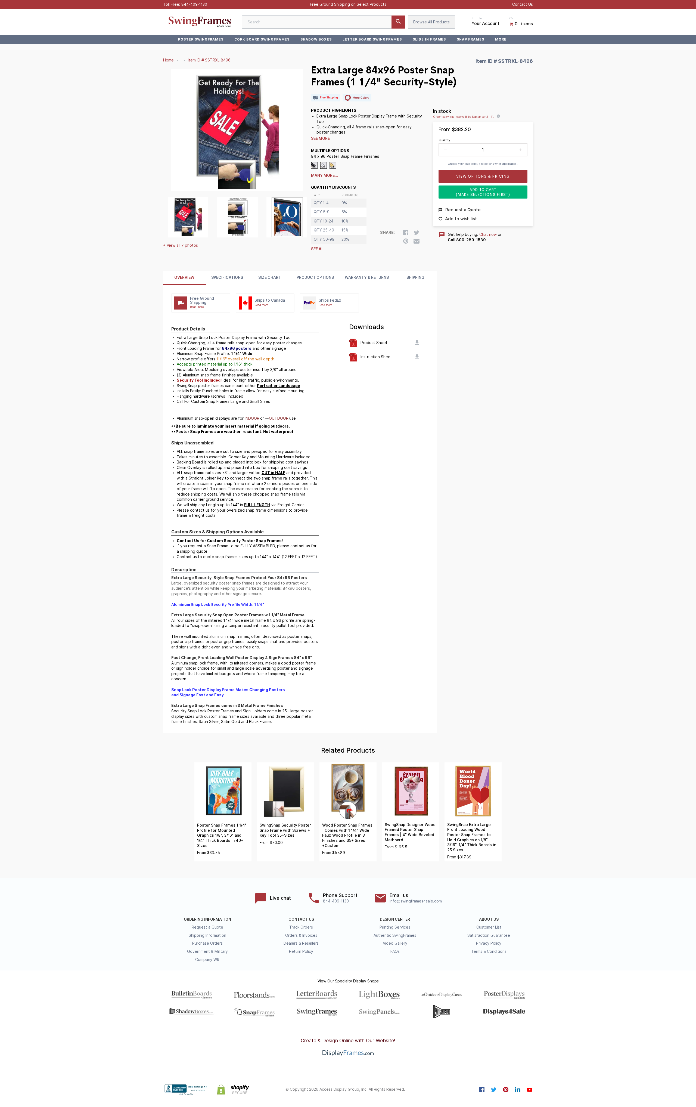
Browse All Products (431, 22)
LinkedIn (517, 1089)
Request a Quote (207, 927)
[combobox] (323, 22)
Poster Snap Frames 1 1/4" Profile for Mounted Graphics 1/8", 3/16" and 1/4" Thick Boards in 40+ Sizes (222, 835)
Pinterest (505, 1089)
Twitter (493, 1089)
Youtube (529, 1089)
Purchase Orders (207, 943)
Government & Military (207, 951)
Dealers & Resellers (301, 943)
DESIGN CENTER (395, 919)
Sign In (476, 18)
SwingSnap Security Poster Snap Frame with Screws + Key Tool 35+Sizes (285, 830)
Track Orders (301, 927)
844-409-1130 (194, 4)
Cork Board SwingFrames (262, 39)
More (501, 39)
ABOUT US (489, 919)
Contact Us (522, 4)
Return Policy (301, 951)
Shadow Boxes (316, 39)
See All (318, 249)
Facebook (481, 1089)
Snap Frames (470, 39)
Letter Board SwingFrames (372, 39)
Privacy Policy (488, 943)
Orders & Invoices (301, 935)
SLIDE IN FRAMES (429, 39)
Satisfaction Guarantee (488, 935)
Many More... (324, 175)
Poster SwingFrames (200, 39)
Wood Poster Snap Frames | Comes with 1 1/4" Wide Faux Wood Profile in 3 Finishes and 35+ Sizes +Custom (347, 835)
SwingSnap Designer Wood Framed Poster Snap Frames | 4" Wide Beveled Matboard (410, 832)
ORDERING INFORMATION (207, 919)
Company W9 (207, 959)
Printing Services (395, 927)
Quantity (444, 140)
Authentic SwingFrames (395, 935)
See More (320, 138)
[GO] (398, 22)
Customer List (488, 927)
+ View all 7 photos (180, 245)
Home (168, 60)
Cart (512, 18)
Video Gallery (395, 943)
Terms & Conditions (489, 951)
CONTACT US (301, 919)
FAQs (395, 951)
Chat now (488, 234)
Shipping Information (207, 935)
